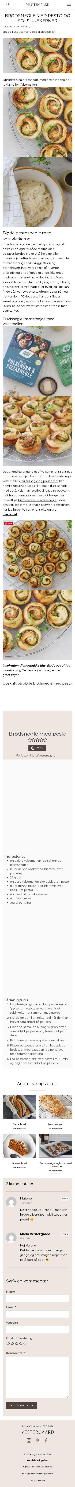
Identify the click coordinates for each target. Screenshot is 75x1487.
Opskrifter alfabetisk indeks (37, 1466)
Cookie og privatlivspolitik (37, 1454)
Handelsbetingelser (37, 1460)
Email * (11, 1307)
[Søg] (8, 4)
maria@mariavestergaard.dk (37, 1473)
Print (39, 748)
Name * (11, 1291)
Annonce (22, 26)
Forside (7, 26)
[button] (30, 740)
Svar (65, 1198)
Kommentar (15, 1353)
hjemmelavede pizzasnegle (37, 500)
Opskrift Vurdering (19, 1338)
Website (12, 1322)
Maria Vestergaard (42, 755)
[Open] (69, 4)
